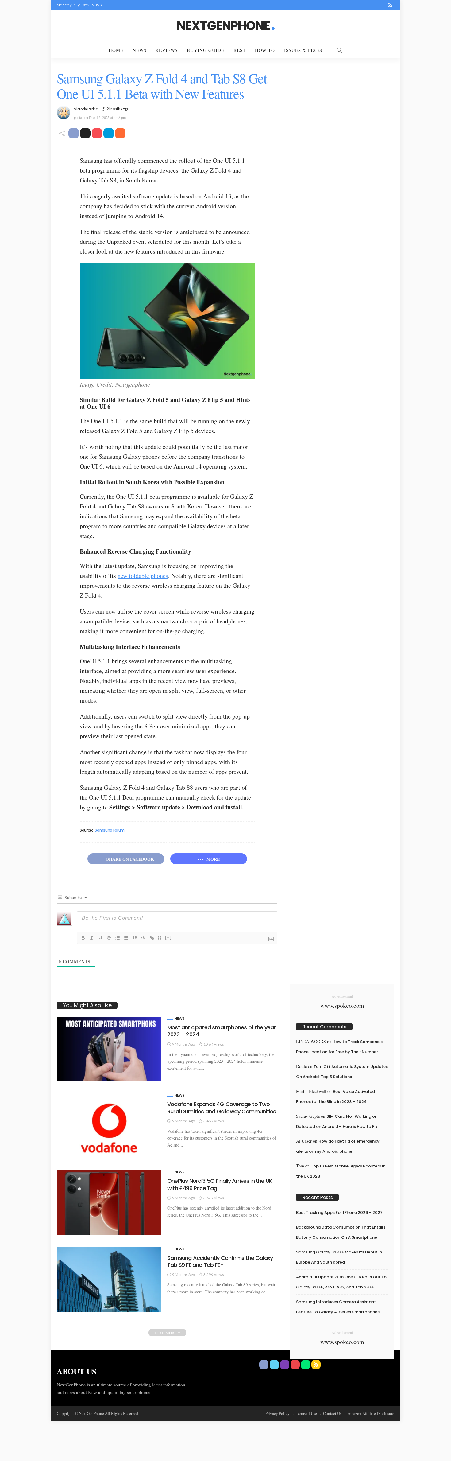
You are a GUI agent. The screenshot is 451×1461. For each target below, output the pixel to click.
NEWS (139, 50)
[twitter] (358, 5)
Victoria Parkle (86, 109)
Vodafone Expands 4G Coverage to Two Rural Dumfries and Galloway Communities (221, 1107)
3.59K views (213, 1274)
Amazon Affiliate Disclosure (371, 1413)
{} (160, 937)
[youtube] (374, 5)
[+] (168, 937)
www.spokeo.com (342, 1005)
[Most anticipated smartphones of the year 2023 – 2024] (109, 1049)
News (179, 1018)
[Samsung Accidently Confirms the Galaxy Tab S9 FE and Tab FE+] (109, 1279)
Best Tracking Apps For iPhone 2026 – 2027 (339, 1212)
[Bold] (83, 937)
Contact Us (332, 1413)
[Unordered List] (126, 937)
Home (116, 50)
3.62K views (213, 1197)
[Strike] (109, 937)
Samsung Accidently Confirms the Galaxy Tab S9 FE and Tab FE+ (220, 1261)
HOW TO (265, 50)
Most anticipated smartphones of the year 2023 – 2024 (221, 1030)
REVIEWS (167, 50)
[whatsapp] (382, 5)
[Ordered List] (117, 937)
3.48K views (213, 1121)
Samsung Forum (109, 830)
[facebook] (350, 5)
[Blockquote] (134, 937)
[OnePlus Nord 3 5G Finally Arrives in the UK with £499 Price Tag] (109, 1202)
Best (239, 50)
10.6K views (213, 1044)
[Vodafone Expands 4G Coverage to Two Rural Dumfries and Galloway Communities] (109, 1125)
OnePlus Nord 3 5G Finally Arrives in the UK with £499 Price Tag (219, 1184)
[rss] (390, 5)
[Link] (152, 937)
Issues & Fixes (303, 50)
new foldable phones (143, 575)
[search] (339, 50)
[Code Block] (143, 937)
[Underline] (100, 937)
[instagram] (366, 5)
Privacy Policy (277, 1413)
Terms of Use (306, 1413)
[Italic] (91, 937)
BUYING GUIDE (205, 50)
